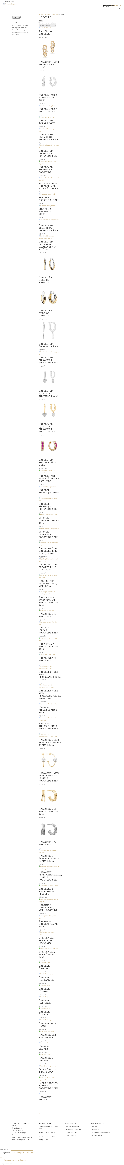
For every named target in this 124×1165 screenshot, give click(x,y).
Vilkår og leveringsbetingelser (101, 1132)
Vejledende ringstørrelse (73, 1129)
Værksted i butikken (72, 1126)
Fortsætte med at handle (15, 1160)
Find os (94, 1126)
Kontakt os (95, 1129)
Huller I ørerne (71, 1135)
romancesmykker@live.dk (24, 1137)
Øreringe (55, 14)
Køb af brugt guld (71, 1132)
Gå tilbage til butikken (23, 1152)
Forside (41, 14)
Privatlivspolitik (97, 1135)
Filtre (40, 21)
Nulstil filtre (16, 17)
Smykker (47, 14)
